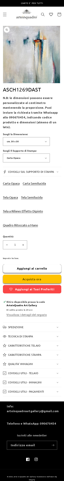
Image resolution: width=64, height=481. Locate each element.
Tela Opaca (10, 197)
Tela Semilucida (31, 197)
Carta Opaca (11, 183)
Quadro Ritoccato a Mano (20, 225)
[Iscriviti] (53, 445)
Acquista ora (32, 279)
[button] (5, 14)
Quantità (8, 236)
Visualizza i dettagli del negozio (26, 314)
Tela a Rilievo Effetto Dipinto (23, 211)
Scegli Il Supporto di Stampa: (20, 150)
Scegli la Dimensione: (15, 134)
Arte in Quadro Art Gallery (25, 476)
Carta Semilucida (34, 183)
